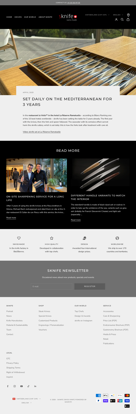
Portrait (9, 311)
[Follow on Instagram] (14, 386)
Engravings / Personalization (51, 325)
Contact (9, 334)
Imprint (9, 377)
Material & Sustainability (17, 325)
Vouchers (43, 329)
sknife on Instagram (83, 320)
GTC (8, 358)
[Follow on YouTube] (21, 386)
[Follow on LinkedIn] (35, 386)
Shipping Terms (13, 367)
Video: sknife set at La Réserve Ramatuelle (42, 131)
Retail (105, 339)
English (116, 15)
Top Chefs (79, 311)
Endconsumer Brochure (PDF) (116, 325)
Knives (18, 17)
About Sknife (45, 17)
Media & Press (109, 334)
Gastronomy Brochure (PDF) (115, 329)
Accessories (108, 311)
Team (8, 329)
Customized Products (48, 320)
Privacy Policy (12, 363)
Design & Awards (82, 316)
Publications (108, 343)
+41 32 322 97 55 (73, 3)
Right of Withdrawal (15, 372)
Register (89, 286)
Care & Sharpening (111, 316)
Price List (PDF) (110, 320)
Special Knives (45, 316)
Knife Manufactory (14, 320)
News (9, 316)
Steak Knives (44, 311)
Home (9, 17)
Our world (30, 17)
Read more (11, 217)
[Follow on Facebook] (7, 386)
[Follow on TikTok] (28, 386)
